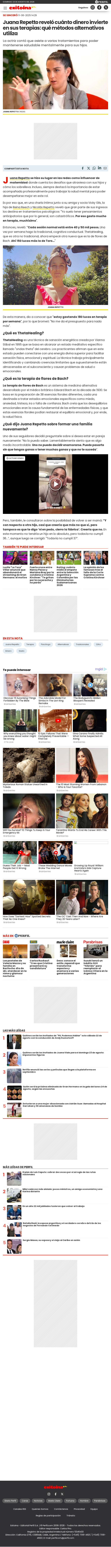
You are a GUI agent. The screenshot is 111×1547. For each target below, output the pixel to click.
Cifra (98, 644)
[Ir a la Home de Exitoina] (22, 8)
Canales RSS (19, 1509)
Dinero (8, 651)
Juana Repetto (20, 178)
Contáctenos (61, 1509)
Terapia (30, 644)
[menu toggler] (5, 7)
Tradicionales (82, 644)
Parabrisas (99, 1500)
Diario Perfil (10, 1500)
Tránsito (70, 1515)
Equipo (94, 1509)
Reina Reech (21, 207)
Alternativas (63, 644)
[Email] (105, 169)
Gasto (21, 651)
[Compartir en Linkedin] (99, 168)
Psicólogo (45, 644)
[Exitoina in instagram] (92, 7)
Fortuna (70, 1500)
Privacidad (79, 1509)
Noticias (38, 1500)
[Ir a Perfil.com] (101, 2)
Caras (25, 1500)
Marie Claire (54, 1500)
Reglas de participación (48, 1515)
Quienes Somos (40, 1509)
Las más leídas (14, 1031)
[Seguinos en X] (106, 7)
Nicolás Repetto (43, 207)
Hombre (84, 1500)
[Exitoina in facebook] (99, 7)
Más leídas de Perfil (18, 1167)
